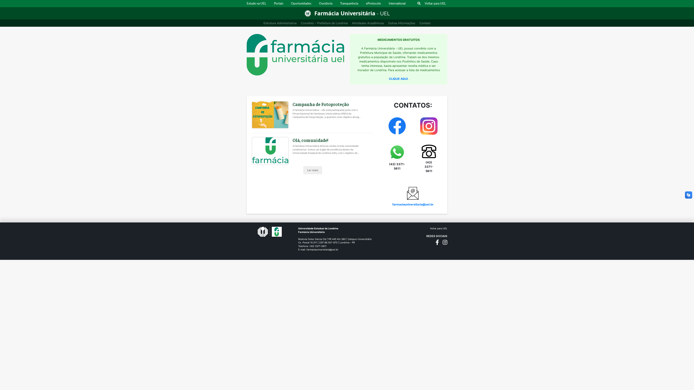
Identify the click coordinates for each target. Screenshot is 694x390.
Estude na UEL (256, 3)
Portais (278, 3)
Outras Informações (401, 23)
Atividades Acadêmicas (368, 23)
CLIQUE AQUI (398, 79)
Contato (425, 23)
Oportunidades (301, 3)
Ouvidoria (325, 3)
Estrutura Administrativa (280, 23)
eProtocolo (373, 3)
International (397, 3)
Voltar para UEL (435, 3)
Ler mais (312, 170)
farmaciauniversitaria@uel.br (413, 204)
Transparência (349, 3)
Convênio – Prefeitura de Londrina (324, 23)
